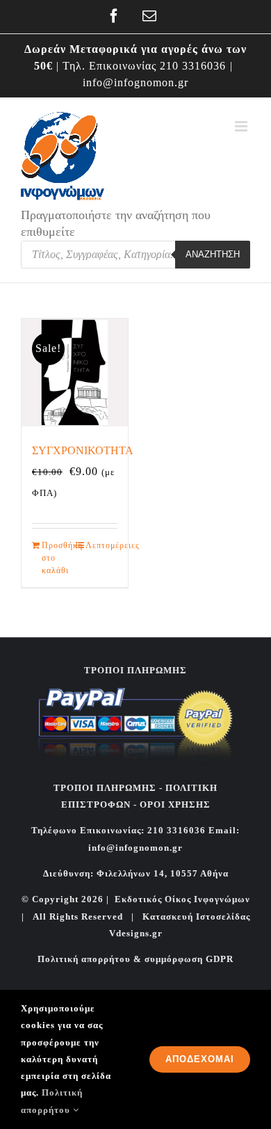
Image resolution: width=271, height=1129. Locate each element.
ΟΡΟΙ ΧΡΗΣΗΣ (174, 804)
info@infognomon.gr (135, 82)
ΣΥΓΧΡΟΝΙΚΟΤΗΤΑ (82, 450)
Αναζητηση (213, 254)
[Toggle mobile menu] (242, 126)
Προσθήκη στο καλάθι (58, 558)
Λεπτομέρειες (101, 545)
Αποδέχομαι (199, 1059)
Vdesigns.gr (136, 933)
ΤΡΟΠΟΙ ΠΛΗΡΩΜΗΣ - (108, 788)
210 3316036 (193, 66)
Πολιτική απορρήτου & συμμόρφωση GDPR (135, 959)
